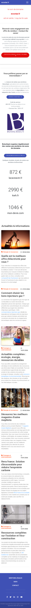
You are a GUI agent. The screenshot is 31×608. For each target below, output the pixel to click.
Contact (15, 585)
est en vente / (15, 18)
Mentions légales (15, 578)
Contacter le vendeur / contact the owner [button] (15, 54)
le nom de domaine (15, 9)
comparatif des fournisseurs (9, 278)
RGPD (15, 582)
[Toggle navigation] (27, 2)
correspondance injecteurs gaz (10, 312)
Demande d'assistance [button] (14, 96)
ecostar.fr (15, 14)
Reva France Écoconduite (21, 492)
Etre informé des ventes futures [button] (14, 155)
